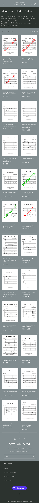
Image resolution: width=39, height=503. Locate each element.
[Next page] (24, 438)
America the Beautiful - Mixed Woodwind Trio (28, 159)
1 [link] (14, 438)
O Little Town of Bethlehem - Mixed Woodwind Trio (8, 60)
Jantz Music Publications (16, 501)
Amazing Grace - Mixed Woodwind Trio (9, 193)
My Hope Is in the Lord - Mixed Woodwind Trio (29, 326)
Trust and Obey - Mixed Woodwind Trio (28, 259)
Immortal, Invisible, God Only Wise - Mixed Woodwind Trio (29, 126)
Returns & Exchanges (10, 476)
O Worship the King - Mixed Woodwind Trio (28, 225)
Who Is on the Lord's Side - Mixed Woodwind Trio (10, 260)
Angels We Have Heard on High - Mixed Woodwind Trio (9, 160)
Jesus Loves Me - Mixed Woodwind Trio (10, 392)
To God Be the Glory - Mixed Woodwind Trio (9, 293)
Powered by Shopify (28, 501)
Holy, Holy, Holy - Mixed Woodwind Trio (10, 424)
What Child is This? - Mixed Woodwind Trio (9, 93)
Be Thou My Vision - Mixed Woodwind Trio (28, 193)
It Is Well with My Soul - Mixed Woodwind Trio (29, 392)
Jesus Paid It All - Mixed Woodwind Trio (29, 359)
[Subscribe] (33, 456)
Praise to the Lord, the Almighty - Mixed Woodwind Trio (9, 226)
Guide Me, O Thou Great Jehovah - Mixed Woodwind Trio (28, 425)
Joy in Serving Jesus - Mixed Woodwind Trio (9, 359)
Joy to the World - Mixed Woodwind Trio (9, 125)
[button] (4, 4)
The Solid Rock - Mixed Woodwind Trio (28, 293)
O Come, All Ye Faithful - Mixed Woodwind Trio (28, 93)
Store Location (8, 480)
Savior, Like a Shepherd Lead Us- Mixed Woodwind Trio (10, 327)
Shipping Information (10, 472)
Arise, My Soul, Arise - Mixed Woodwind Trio (28, 59)
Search (6, 468)
